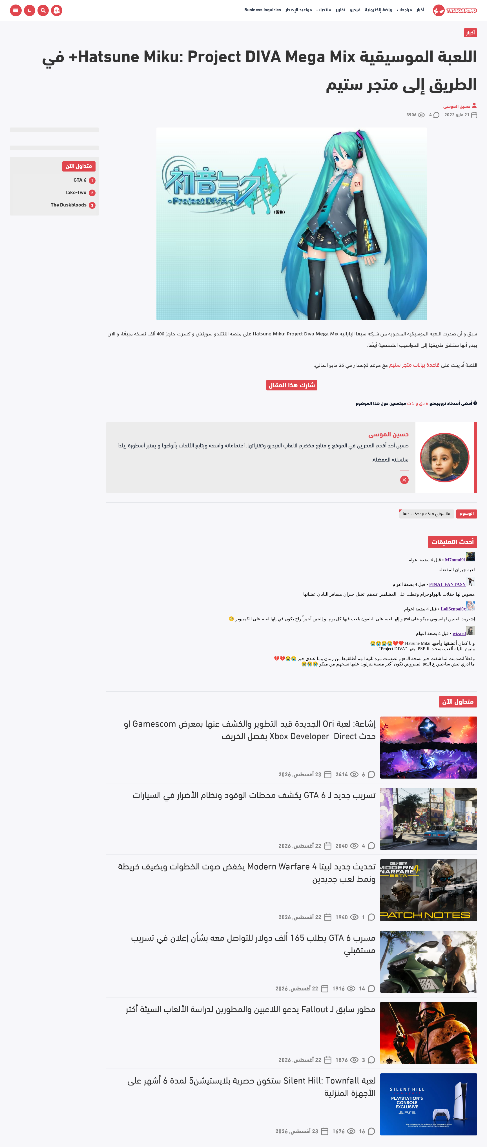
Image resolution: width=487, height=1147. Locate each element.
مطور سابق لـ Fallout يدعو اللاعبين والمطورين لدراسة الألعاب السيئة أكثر (251, 1008)
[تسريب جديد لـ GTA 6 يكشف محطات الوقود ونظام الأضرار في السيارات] (428, 819)
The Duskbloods (69, 204)
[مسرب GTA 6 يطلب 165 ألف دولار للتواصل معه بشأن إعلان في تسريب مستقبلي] (428, 962)
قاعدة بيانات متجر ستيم (414, 364)
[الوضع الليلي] (29, 10)
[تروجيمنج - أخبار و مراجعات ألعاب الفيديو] (455, 10)
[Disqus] (291, 620)
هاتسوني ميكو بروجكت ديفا (427, 513)
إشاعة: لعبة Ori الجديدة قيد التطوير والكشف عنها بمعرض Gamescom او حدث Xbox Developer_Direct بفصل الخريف (250, 729)
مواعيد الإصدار (298, 9)
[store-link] (55, 10)
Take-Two (76, 191)
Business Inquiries (262, 9)
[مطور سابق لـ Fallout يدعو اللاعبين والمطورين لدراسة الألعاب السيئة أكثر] (428, 1033)
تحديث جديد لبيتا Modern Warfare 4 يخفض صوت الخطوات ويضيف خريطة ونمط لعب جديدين (247, 872)
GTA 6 (80, 179)
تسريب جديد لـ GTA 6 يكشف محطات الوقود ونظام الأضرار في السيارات (254, 794)
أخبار (420, 9)
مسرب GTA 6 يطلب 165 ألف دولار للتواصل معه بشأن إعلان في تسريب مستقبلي (253, 943)
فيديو (355, 9)
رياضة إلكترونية (378, 9)
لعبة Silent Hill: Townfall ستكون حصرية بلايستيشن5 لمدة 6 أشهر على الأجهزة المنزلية (251, 1086)
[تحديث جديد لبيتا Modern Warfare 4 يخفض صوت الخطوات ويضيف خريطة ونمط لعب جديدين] (428, 890)
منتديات (323, 9)
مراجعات (404, 9)
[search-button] (42, 10)
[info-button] (16, 10)
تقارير (340, 9)
